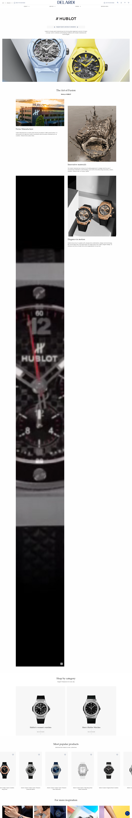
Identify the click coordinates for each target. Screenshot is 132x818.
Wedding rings (104, 6)
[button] (4, 3)
